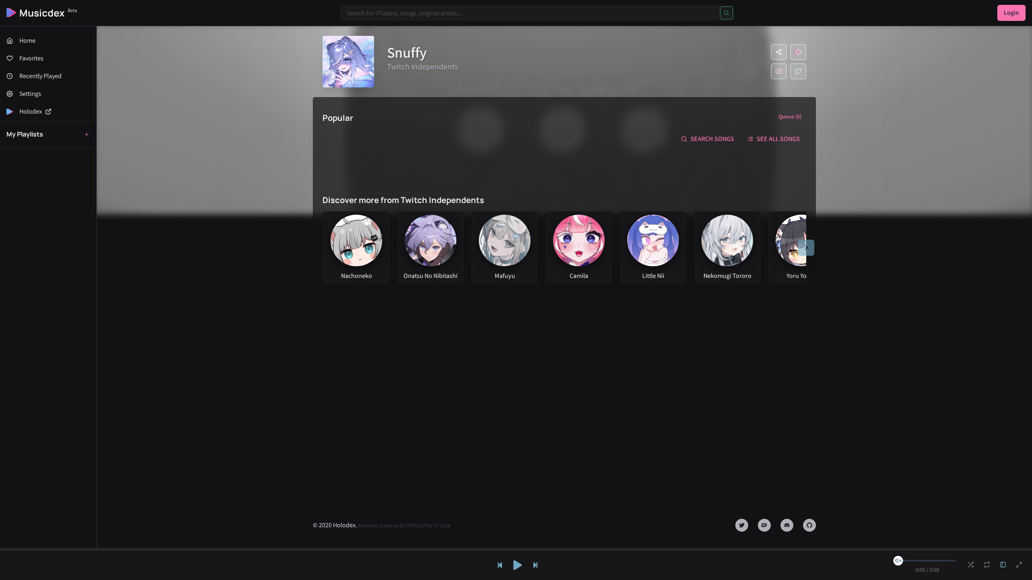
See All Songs (778, 139)
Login (1011, 12)
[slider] (898, 561)
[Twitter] (798, 71)
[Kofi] (764, 525)
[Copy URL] (779, 52)
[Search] (726, 12)
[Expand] (1003, 565)
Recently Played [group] (40, 76)
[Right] (806, 248)
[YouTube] (779, 71)
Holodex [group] (30, 111)
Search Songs (712, 139)
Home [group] (27, 40)
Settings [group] (30, 93)
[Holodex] (798, 52)
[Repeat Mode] (987, 565)
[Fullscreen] (1019, 565)
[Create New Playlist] (86, 134)
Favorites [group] (31, 58)
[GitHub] (809, 525)
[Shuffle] (971, 565)
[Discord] (786, 525)
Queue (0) (789, 116)
